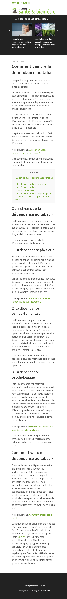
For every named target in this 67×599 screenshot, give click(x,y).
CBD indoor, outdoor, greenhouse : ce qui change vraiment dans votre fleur (45, 43)
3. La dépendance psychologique (34, 193)
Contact (25, 585)
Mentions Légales (37, 585)
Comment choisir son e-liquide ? (32, 516)
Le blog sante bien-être (41, 590)
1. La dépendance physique (32, 184)
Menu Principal (22, 3)
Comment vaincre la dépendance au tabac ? (31, 198)
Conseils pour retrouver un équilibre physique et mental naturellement (21, 43)
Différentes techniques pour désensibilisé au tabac (32, 428)
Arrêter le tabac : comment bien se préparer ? (29, 151)
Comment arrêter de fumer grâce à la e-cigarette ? (31, 300)
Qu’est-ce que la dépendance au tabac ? (33, 179)
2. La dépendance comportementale (27, 188)
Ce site (21, 537)
